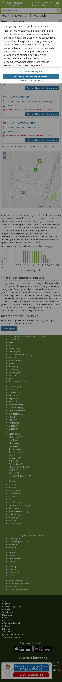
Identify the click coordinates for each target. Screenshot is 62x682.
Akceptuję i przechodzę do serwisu (31, 77)
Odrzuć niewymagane (31, 71)
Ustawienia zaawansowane (29, 80)
